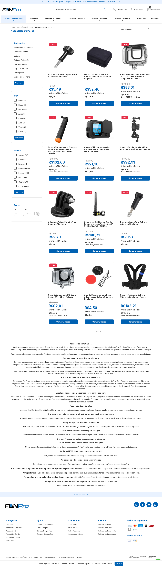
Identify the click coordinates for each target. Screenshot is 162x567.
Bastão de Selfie (21, 52)
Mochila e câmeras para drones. (104, 481)
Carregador (19, 73)
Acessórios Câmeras (54, 18)
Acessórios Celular (100, 18)
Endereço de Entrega (75, 534)
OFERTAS (155, 18)
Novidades (141, 18)
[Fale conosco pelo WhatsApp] (155, 504)
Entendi (119, 564)
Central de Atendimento (46, 525)
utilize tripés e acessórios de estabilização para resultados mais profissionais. (106, 477)
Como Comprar (42, 528)
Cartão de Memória (22, 77)
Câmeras (34, 18)
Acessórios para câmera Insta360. (91, 486)
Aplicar (37, 214)
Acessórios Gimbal (122, 18)
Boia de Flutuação (21, 60)
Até (26, 209)
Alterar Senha (72, 525)
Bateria (17, 56)
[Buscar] (105, 9)
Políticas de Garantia (105, 528)
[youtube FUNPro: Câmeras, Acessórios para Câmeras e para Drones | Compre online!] (148, 504)
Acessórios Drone (77, 18)
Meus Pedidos (73, 528)
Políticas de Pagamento (107, 531)
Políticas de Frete (104, 525)
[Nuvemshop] (148, 558)
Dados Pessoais (74, 531)
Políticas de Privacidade (107, 534)
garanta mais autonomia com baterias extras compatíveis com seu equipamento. (106, 473)
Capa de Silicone (21, 68)
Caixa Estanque (20, 64)
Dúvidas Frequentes (44, 531)
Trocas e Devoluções (45, 534)
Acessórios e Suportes (23, 47)
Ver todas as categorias (13, 18)
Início (13, 27)
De (15, 209)
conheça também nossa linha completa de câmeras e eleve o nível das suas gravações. (114, 468)
